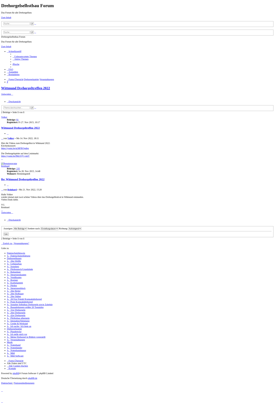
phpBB (16, 373)
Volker (4, 117)
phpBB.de (32, 378)
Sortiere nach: (34, 228)
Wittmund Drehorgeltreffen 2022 (25, 88)
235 (18, 168)
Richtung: (63, 228)
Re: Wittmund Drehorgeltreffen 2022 (23, 179)
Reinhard (5, 166)
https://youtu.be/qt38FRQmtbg (15, 148)
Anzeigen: (8, 228)
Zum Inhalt (6, 17)
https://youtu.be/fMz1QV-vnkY (15, 156)
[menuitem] (25, 56)
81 (17, 120)
